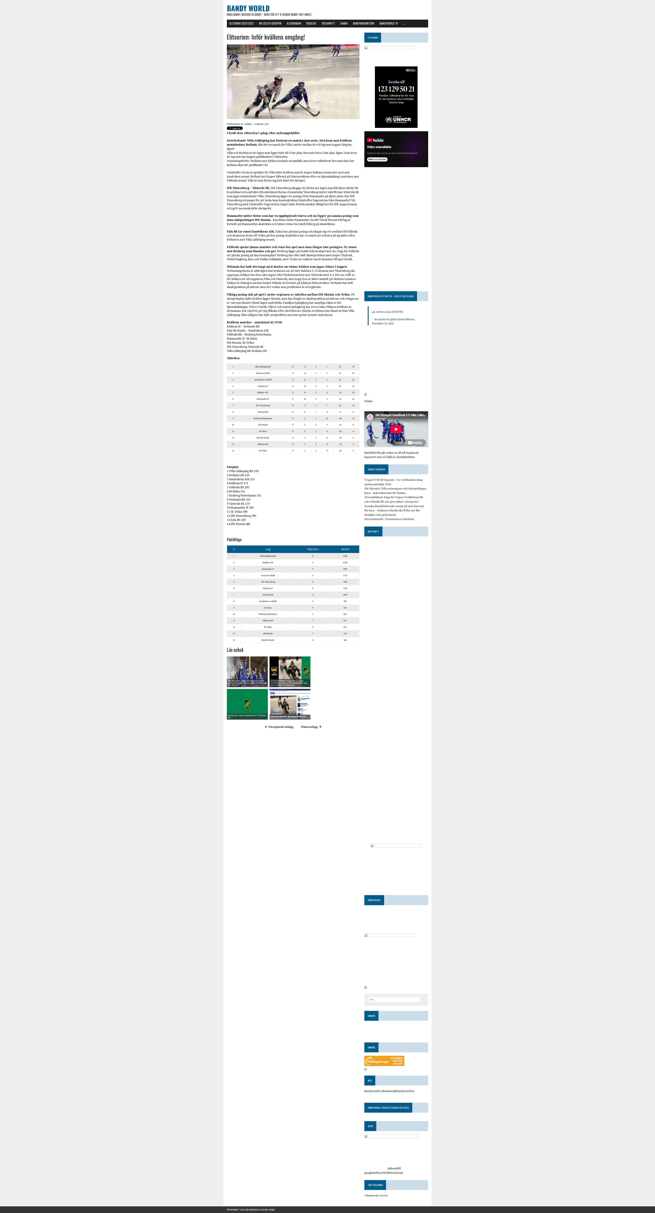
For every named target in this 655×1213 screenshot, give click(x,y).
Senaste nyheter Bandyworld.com (288, 716)
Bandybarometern (363, 23)
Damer (344, 23)
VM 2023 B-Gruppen (270, 23)
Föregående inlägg (280, 727)
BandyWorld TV (389, 23)
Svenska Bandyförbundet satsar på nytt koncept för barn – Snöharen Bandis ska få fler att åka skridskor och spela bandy (394, 510)
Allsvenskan (294, 23)
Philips (368, 401)
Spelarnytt (328, 23)
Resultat (311, 23)
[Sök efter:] (394, 999)
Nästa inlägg (309, 727)
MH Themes (270, 1209)
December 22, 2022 (383, 323)
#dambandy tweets (376, 1195)
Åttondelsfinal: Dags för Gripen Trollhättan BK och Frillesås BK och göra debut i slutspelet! (288, 683)
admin (248, 124)
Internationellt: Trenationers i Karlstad (389, 519)
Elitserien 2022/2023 (241, 23)
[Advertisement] (396, 200)
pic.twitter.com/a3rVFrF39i (387, 311)
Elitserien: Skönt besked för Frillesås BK (247, 716)
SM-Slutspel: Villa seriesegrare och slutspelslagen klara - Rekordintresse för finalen (247, 683)
